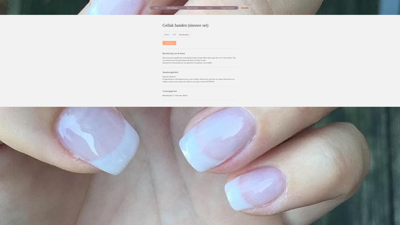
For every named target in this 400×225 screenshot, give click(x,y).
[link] (169, 43)
